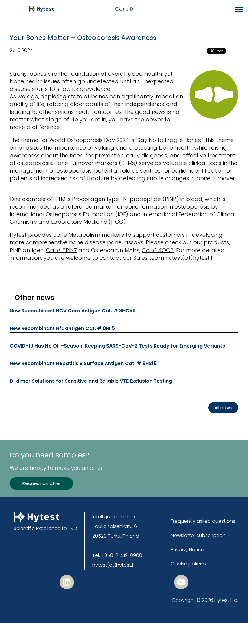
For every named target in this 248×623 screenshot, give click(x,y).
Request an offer (41, 483)
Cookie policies (188, 563)
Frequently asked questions (203, 521)
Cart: (124, 9)
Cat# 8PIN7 (61, 250)
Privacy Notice (187, 549)
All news (223, 407)
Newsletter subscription (198, 535)
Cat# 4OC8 (158, 250)
